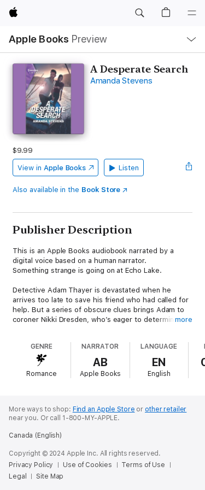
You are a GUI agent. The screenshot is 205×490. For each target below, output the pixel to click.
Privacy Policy (31, 465)
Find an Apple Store (104, 409)
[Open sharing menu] (189, 167)
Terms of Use (143, 465)
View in (51, 168)
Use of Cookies (87, 465)
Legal (17, 476)
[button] (139, 13)
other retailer (165, 409)
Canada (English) (35, 435)
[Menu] (192, 13)
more (183, 319)
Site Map (49, 476)
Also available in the (66, 190)
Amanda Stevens (121, 81)
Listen (129, 168)
